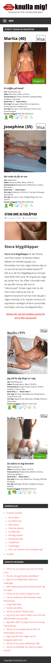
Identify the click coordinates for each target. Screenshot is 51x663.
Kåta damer (14, 524)
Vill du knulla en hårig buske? (20, 611)
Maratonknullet (16, 538)
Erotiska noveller (14, 512)
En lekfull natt (15, 521)
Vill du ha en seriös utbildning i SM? (23, 643)
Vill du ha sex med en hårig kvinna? (23, 593)
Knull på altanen (16, 528)
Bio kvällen (14, 517)
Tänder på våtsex (14, 607)
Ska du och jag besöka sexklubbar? (23, 576)
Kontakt (10, 554)
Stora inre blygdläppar (20, 214)
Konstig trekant (16, 535)
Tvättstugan (14, 545)
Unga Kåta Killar (14, 604)
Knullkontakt (31, 218)
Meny (11, 20)
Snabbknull (14, 542)
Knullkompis (14, 531)
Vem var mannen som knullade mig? (26, 549)
